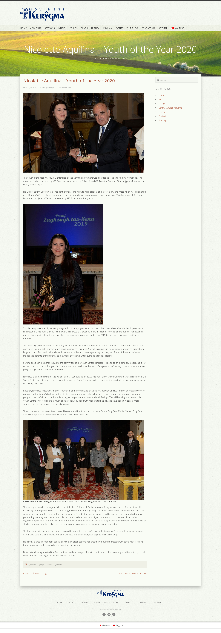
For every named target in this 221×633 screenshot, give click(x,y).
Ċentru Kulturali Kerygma (170, 107)
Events (119, 28)
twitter (50, 564)
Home (23, 28)
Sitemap (162, 28)
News (69, 87)
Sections (50, 28)
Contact (162, 116)
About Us (35, 28)
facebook (33, 564)
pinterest (58, 564)
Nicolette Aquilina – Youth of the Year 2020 (69, 81)
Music (61, 28)
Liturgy (73, 28)
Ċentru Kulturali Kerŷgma (96, 28)
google (41, 564)
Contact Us (148, 28)
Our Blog (132, 28)
